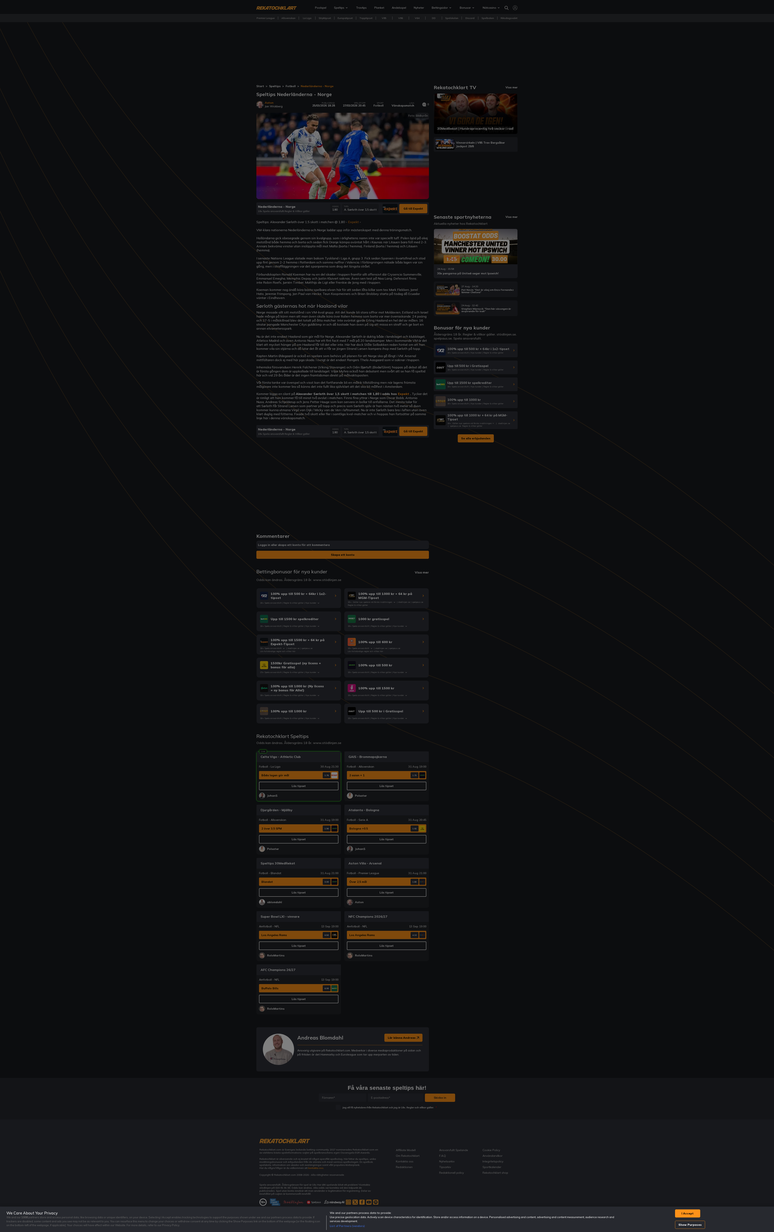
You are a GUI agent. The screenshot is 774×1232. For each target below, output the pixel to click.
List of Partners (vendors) (347, 1226)
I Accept (687, 1213)
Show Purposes (690, 1225)
